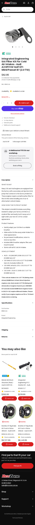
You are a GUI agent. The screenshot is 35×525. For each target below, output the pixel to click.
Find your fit (17, 466)
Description (6, 180)
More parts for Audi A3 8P (9, 354)
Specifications (7, 303)
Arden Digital (27, 514)
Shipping (5, 330)
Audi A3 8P (6, 141)
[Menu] (2, 3)
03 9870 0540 (6, 483)
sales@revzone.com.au (10, 485)
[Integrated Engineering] (6, 53)
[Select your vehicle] (24, 3)
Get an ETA (6, 97)
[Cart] (33, 3)
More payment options (17, 113)
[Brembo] (6, 421)
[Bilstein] (6, 376)
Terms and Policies (17, 518)
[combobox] (15, 9)
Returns (4, 337)
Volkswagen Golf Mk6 (19, 141)
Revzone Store (13, 514)
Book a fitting (17, 166)
